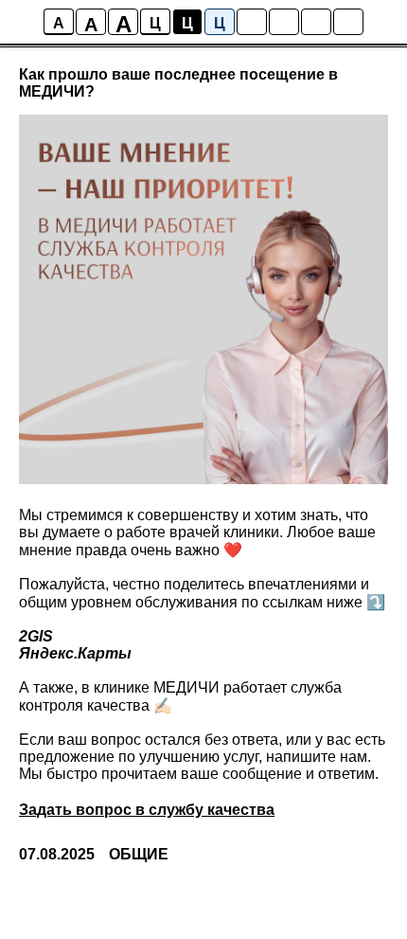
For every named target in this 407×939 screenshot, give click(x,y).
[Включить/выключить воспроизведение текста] (284, 22)
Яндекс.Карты (75, 653)
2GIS (36, 636)
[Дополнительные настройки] (316, 22)
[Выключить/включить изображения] (252, 22)
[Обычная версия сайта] (348, 22)
